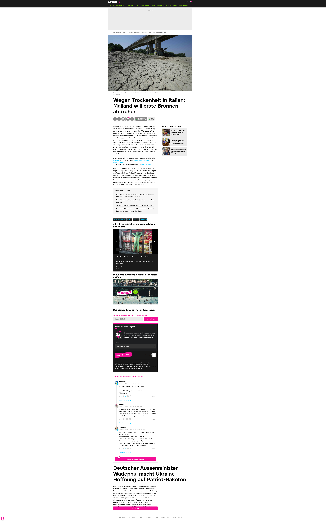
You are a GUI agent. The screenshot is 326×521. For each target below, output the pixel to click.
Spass (147, 6)
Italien (136, 220)
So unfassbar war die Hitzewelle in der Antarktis (135, 205)
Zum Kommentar (124, 400)
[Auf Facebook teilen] (115, 119)
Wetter (144, 220)
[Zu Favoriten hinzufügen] (132, 119)
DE (183, 2)
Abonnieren (151, 319)
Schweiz (111, 6)
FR (188, 2)
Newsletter (121, 517)
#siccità (116, 160)
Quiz (169, 6)
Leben (142, 6)
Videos (175, 6)
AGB (156, 517)
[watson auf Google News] (151, 119)
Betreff (117, 342)
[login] (2, 518)
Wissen (159, 6)
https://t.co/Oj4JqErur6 (142, 160)
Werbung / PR (132, 517)
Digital (153, 6)
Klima (124, 32)
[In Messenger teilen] (119, 119)
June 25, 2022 (146, 164)
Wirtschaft (129, 6)
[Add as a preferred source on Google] (141, 119)
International (120, 6)
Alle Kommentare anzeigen (135, 459)
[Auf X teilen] (118, 268)
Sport (136, 6)
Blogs (165, 6)
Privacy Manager (177, 517)
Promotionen (183, 6)
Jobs (141, 517)
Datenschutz (165, 517)
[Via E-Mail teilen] (123, 119)
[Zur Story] (150, 487)
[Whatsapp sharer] (120, 268)
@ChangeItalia (118, 162)
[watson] (112, 2)
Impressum (148, 517)
